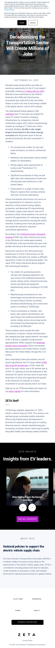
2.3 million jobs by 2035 (33, 91)
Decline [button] (33, 23)
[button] (23, 507)
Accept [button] (22, 23)
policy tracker (15, 391)
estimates (9, 114)
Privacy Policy (9, 10)
